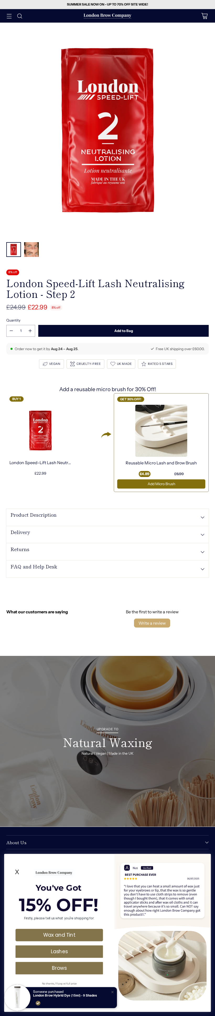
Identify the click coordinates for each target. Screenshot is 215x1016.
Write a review (152, 623)
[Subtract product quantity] (11, 330)
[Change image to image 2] (31, 249)
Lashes (59, 951)
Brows (59, 968)
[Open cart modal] (204, 16)
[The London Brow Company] (107, 16)
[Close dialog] (205, 859)
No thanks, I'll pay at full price (59, 983)
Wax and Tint (59, 934)
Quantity (13, 320)
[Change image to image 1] (13, 249)
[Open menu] (9, 16)
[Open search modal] (19, 16)
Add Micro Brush (161, 483)
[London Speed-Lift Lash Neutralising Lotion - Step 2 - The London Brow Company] (107, 130)
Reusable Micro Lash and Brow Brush (161, 462)
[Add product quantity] (30, 330)
